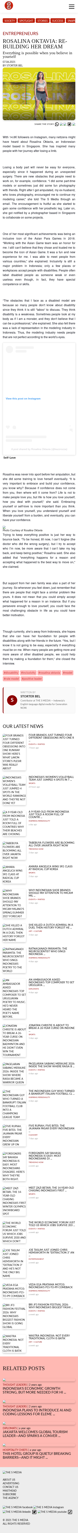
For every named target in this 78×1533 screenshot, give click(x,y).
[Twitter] (69, 124)
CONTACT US (10, 1487)
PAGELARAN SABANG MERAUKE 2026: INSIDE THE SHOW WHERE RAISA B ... (52, 1065)
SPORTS (32, 783)
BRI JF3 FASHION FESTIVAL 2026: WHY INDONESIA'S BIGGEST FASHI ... (51, 1306)
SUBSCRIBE (9, 1494)
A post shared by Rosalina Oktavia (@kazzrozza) (39, 449)
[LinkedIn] (65, 124)
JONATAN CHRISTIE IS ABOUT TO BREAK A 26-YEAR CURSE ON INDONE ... (52, 1028)
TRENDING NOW (36, 849)
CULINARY (33, 1135)
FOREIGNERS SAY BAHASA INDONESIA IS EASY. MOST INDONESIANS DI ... (45, 1156)
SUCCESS (57, 21)
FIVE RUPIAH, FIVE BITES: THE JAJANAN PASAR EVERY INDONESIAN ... (51, 1129)
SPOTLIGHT (26, 21)
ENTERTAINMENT (36, 1259)
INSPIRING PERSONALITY (39, 821)
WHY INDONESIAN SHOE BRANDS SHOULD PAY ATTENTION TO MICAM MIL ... (51, 893)
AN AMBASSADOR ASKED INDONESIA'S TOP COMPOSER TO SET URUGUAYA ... (51, 983)
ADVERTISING (11, 1483)
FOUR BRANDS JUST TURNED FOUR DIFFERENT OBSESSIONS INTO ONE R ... (51, 738)
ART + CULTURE (35, 931)
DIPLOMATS (34, 989)
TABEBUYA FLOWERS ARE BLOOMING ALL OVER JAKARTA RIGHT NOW (51, 844)
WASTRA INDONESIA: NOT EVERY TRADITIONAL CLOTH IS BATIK (49, 1337)
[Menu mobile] (71, 7)
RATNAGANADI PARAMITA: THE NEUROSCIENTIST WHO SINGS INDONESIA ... (48, 952)
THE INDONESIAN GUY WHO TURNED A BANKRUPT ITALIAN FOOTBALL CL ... (52, 1092)
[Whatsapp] (57, 124)
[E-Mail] (73, 124)
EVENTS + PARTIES (37, 744)
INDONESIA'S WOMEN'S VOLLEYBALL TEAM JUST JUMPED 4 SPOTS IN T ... (51, 778)
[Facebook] (61, 124)
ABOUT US (9, 1480)
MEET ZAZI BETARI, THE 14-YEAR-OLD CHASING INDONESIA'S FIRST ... (51, 1189)
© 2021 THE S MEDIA (15, 1520)
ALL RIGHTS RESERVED (16, 1524)
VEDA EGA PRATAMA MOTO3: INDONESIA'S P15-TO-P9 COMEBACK (51, 1286)
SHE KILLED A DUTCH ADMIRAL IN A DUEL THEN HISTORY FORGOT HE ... (51, 926)
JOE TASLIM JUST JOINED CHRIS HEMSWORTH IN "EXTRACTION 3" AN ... (51, 1253)
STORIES (43, 21)
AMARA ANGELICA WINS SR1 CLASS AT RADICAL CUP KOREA (51, 868)
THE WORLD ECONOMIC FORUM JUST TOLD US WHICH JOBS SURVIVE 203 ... (52, 1224)
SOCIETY (10, 21)
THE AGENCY (11, 1498)
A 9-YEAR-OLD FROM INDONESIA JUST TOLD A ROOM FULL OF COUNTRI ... (49, 815)
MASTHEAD (10, 1491)
